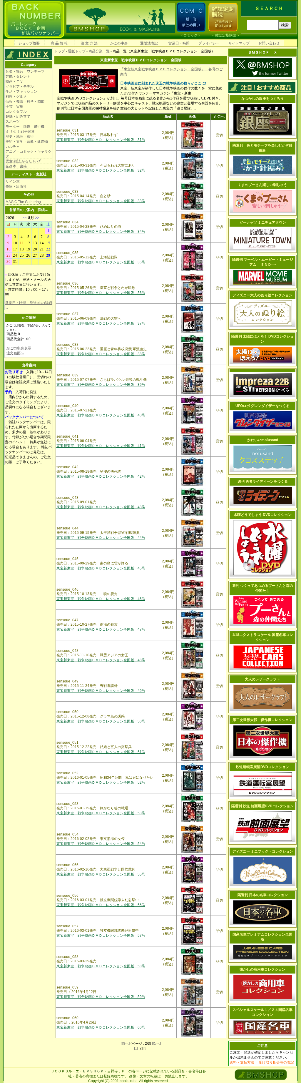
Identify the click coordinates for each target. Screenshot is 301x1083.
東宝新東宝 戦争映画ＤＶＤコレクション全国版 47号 (100, 629)
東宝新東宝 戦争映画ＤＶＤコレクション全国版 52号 (100, 782)
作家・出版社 (16, 187)
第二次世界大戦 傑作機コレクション (262, 720)
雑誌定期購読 (225, 35)
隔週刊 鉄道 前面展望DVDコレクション (262, 806)
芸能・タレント (18, 76)
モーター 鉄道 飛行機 (25, 126)
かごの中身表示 (18, 348)
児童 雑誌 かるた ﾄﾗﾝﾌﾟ (24, 161)
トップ (59, 51)
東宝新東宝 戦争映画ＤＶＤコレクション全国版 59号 (100, 997)
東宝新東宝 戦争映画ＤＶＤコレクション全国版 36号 (100, 293)
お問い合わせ (269, 43)
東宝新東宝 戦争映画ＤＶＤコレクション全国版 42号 (100, 476)
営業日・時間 (179, 43)
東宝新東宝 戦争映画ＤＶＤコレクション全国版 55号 (100, 874)
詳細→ (43, 210)
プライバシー (209, 43)
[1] (136, 1048)
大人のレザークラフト (262, 679)
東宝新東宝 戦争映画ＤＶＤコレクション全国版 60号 (100, 1027)
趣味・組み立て (18, 116)
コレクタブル (16, 111)
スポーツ (13, 121)
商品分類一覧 (99, 51)
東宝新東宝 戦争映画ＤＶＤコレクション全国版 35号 (100, 262)
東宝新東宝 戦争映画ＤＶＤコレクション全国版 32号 (100, 170)
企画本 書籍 (16, 166)
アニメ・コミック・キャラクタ (28, 154)
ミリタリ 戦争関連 (20, 131)
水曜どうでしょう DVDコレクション (263, 515)
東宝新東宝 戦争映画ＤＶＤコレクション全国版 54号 (100, 844)
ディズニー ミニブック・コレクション (262, 851)
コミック (190, 35)
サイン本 (13, 182)
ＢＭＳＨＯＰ (93, 1071)
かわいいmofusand (262, 440)
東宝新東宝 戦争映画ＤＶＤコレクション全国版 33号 (100, 201)
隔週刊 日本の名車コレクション (263, 895)
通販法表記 (149, 43)
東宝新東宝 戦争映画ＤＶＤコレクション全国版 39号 (100, 385)
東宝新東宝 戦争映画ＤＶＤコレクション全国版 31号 (100, 140)
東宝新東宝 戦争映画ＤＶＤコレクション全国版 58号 (100, 966)
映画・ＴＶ (14, 81)
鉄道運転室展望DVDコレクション (262, 767)
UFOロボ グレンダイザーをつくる (262, 406)
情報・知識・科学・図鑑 (25, 101)
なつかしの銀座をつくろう (262, 99)
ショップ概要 (29, 43)
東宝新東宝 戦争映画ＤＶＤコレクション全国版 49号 (100, 691)
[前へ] (125, 1044)
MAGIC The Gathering (23, 202)
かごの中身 (119, 43)
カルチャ (13, 146)
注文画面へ (15, 353)
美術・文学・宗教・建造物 (27, 141)
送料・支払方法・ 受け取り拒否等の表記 (262, 1062)
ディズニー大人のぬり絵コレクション (262, 295)
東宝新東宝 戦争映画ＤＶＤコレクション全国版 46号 (100, 599)
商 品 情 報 (59, 43)
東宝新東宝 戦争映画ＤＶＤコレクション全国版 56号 (100, 905)
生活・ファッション (21, 91)
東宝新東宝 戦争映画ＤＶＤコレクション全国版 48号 (100, 660)
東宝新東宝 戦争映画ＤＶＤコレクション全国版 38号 (100, 354)
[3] (145, 1048)
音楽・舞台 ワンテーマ (25, 71)
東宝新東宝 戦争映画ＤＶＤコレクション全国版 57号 (100, 935)
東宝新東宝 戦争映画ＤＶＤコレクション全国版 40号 (100, 415)
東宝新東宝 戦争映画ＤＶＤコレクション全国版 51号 (100, 752)
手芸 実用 (14, 106)
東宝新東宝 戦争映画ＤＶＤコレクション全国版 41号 (100, 446)
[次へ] (156, 1044)
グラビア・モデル (20, 86)
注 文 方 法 (89, 43)
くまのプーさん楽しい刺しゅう (262, 185)
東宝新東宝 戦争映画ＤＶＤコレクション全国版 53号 (100, 813)
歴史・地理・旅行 (20, 136)
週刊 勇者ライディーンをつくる (263, 481)
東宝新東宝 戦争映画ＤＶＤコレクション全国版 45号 (100, 568)
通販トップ (77, 51)
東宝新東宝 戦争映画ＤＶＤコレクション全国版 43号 (100, 507)
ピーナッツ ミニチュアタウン (262, 222)
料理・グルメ (16, 96)
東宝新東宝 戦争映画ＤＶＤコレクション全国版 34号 (100, 232)
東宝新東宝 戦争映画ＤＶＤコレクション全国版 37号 (100, 323)
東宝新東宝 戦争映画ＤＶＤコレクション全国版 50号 (100, 721)
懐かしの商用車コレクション (262, 969)
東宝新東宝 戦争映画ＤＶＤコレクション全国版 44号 (100, 538)
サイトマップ (239, 43)
